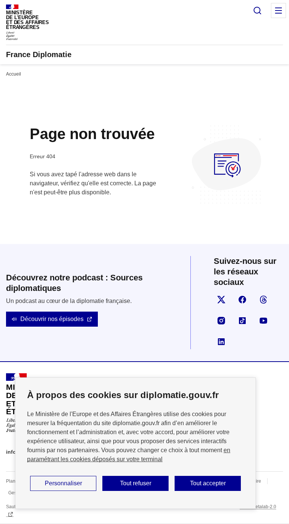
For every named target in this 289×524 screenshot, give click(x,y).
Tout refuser (135, 483)
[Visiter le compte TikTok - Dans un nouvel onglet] (242, 320)
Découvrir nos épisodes (52, 319)
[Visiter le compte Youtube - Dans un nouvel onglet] (263, 320)
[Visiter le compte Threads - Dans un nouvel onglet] (263, 299)
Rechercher (257, 10)
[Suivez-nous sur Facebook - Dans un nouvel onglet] (242, 299)
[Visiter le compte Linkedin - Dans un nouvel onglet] (221, 341)
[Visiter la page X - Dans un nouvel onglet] (221, 299)
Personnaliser (63, 483)
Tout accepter (208, 483)
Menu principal (278, 10)
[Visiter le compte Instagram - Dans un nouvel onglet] (221, 320)
